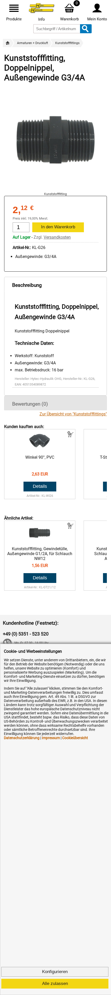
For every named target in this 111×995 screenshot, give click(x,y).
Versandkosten (57, 237)
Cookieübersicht (75, 738)
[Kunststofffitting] (55, 189)
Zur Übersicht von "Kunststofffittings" (73, 414)
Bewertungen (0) (30, 404)
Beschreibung (27, 285)
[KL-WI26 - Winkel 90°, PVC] (40, 449)
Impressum (51, 738)
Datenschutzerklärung (21, 738)
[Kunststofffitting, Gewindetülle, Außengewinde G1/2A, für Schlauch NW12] (40, 541)
